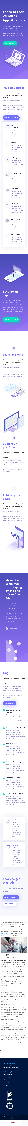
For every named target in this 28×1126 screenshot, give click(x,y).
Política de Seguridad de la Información (12, 1077)
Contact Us (8, 703)
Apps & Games (16, 234)
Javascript (14, 189)
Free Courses (16, 820)
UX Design (14, 158)
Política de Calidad (7, 1074)
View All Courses (10, 117)
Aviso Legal (5, 1085)
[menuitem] (14, 1122)
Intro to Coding (16, 219)
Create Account (10, 897)
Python (13, 142)
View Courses (9, 43)
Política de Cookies (7, 1082)
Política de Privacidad (8, 1080)
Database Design (16, 173)
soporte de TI (4, 933)
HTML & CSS (15, 204)
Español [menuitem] (15, 1122)
